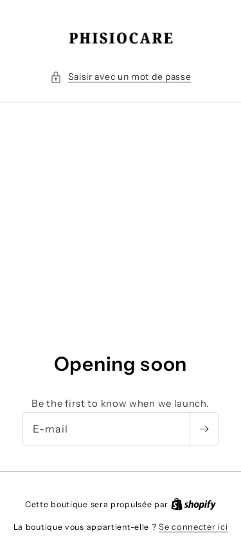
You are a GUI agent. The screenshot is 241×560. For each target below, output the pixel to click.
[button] (121, 77)
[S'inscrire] (204, 428)
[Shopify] (193, 504)
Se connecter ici (193, 526)
